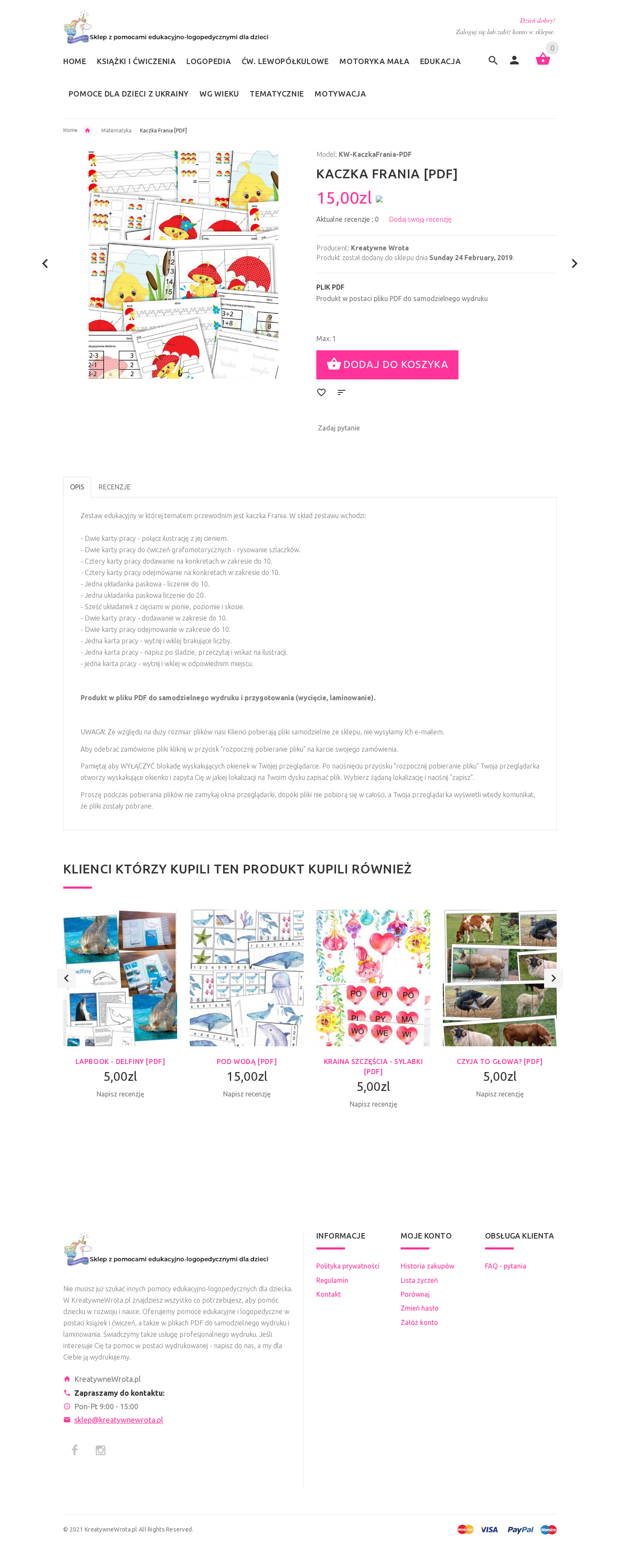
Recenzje (115, 487)
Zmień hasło (420, 1308)
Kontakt (328, 1294)
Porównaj (415, 1294)
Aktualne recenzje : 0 (347, 219)
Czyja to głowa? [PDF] (500, 1061)
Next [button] (553, 978)
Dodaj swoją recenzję (420, 219)
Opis (77, 487)
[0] (543, 64)
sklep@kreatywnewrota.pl (118, 1420)
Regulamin (332, 1280)
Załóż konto (419, 1322)
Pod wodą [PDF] (247, 1061)
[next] (574, 263)
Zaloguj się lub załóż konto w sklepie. (505, 31)
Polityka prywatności (348, 1266)
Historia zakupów (427, 1266)
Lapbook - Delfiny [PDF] (120, 1061)
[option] (120, 1019)
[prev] (45, 263)
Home (70, 130)
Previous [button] (66, 978)
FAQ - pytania (505, 1266)
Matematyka (116, 130)
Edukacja (87, 130)
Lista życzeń (419, 1280)
